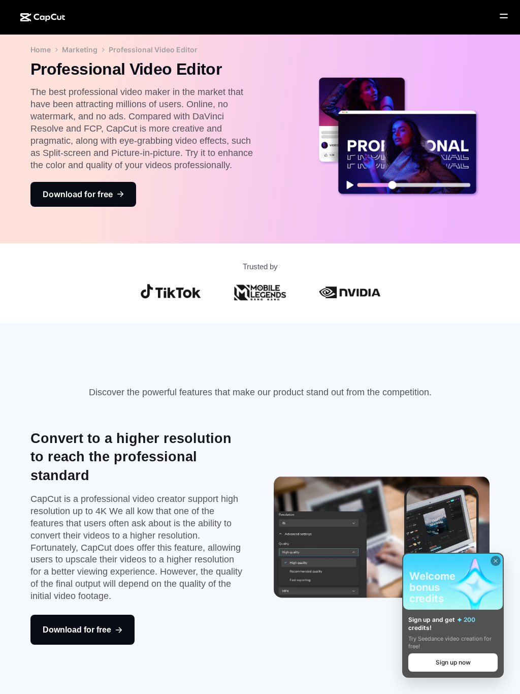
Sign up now (453, 662)
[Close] (496, 561)
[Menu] (504, 16)
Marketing (80, 49)
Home (40, 49)
